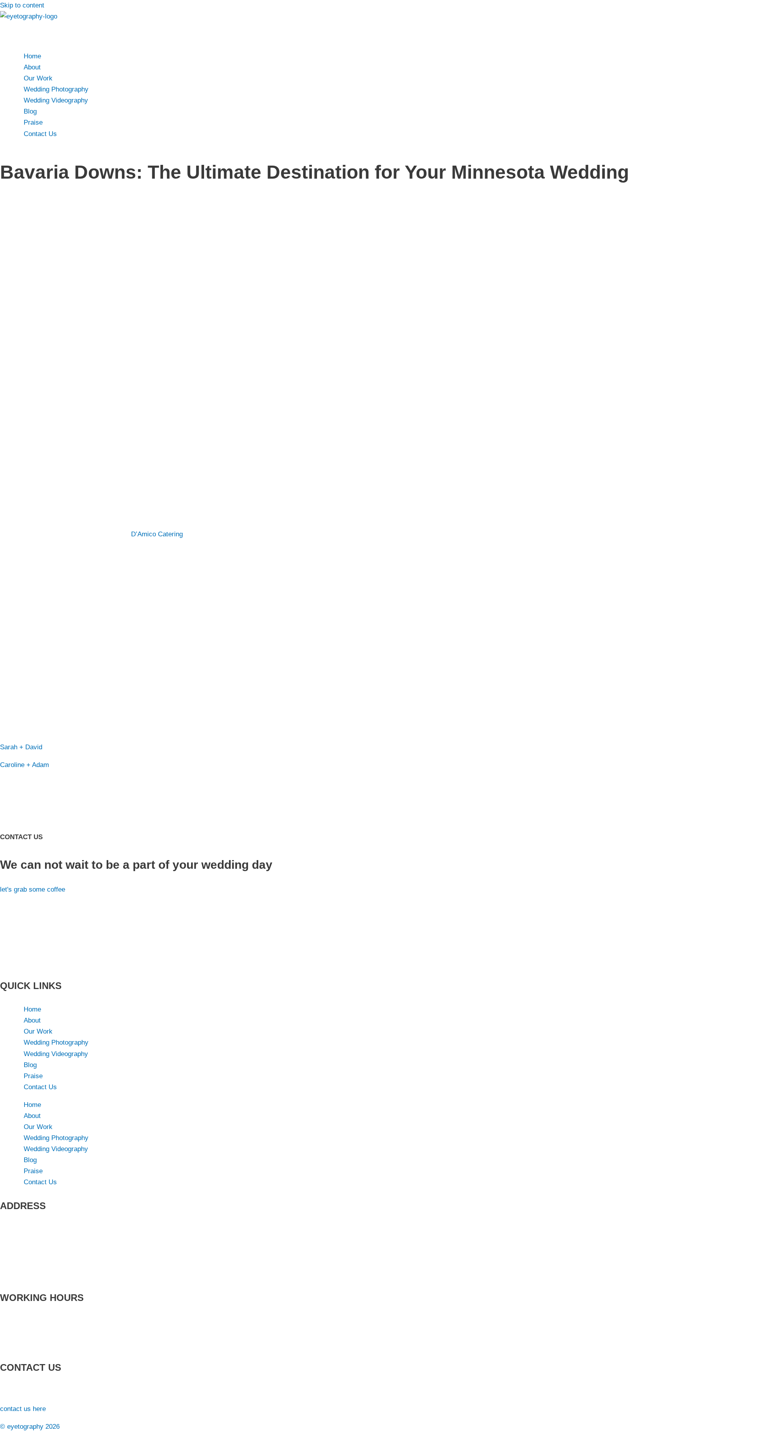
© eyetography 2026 (30, 1426)
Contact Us (40, 134)
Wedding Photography (56, 89)
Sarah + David (21, 747)
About (32, 67)
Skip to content (22, 5)
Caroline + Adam (24, 765)
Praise (33, 122)
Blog (30, 111)
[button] (379, 33)
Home (32, 56)
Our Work (38, 78)
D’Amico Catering (157, 534)
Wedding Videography (56, 100)
